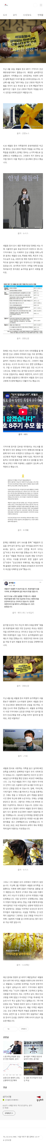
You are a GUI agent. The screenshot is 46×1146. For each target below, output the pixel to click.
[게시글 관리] (14, 1029)
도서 (5, 14)
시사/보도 (27, 14)
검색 (35, 5)
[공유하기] (11, 1029)
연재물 (40, 14)
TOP (41, 1138)
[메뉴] (41, 5)
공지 (15, 14)
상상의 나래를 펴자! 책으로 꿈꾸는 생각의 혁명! (17, 1106)
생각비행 (7, 1096)
